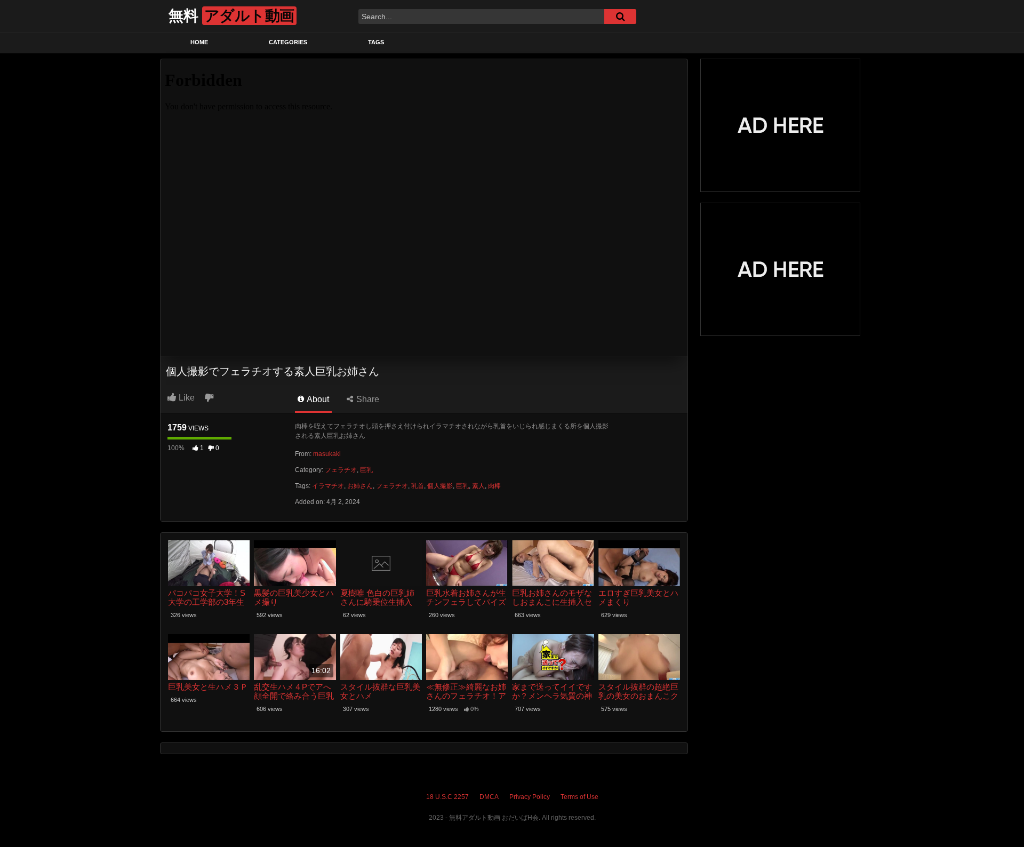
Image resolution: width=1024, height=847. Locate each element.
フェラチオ (341, 470)
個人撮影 (440, 486)
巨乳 (366, 470)
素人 (478, 486)
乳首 (417, 486)
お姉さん (360, 486)
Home (199, 42)
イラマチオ (328, 486)
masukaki (327, 454)
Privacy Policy (529, 797)
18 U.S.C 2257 (447, 797)
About (317, 399)
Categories (288, 42)
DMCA (489, 797)
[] (620, 16)
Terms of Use (579, 797)
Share (366, 399)
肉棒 (494, 486)
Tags (376, 42)
